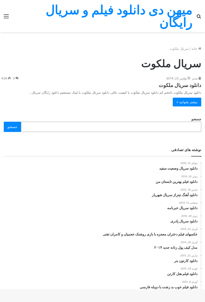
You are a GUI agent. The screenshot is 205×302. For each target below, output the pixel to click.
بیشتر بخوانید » (187, 102)
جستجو (196, 119)
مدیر (195, 78)
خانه (195, 49)
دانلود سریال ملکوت (180, 85)
